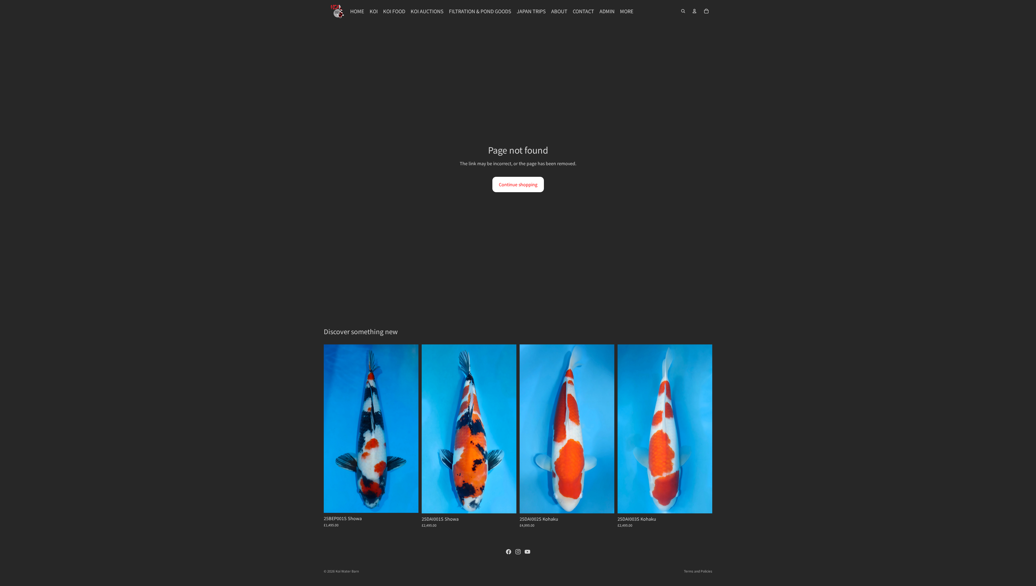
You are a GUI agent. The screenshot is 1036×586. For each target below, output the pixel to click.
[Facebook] (508, 551)
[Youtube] (527, 551)
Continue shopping (518, 184)
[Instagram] (518, 551)
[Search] (683, 11)
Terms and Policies (698, 571)
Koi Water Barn (347, 571)
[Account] (694, 11)
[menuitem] (626, 11)
